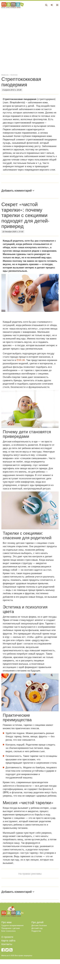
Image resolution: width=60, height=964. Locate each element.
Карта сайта (8, 940)
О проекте (7, 937)
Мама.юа (5, 74)
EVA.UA (21, 360)
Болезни (14, 74)
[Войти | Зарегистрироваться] (52, 5)
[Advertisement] (30, 40)
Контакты (6, 944)
